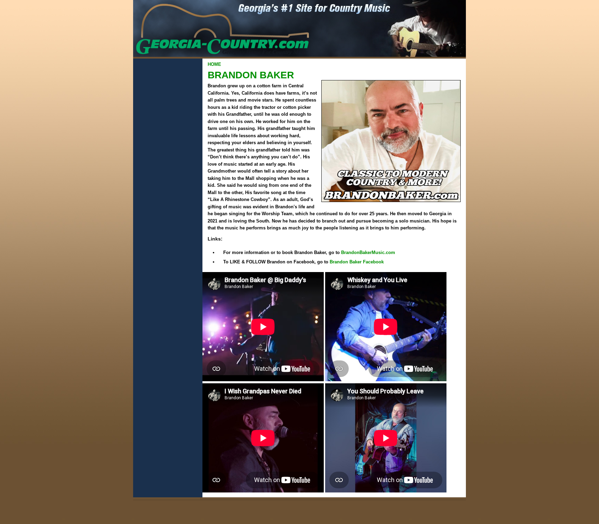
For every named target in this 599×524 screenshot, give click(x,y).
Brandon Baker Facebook (357, 261)
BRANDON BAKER (251, 75)
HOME (214, 64)
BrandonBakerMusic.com (368, 252)
